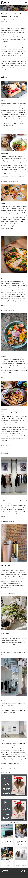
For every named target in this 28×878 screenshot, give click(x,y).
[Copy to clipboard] (9, 772)
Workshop (4, 498)
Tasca (2, 278)
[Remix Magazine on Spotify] (24, 871)
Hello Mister (4, 153)
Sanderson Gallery (6, 741)
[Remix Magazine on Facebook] (19, 871)
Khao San (4, 409)
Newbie (3, 203)
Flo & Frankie (5, 633)
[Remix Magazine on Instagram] (22, 871)
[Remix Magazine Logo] (6, 2)
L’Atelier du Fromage (7, 101)
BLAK (3, 701)
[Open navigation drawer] (26, 2)
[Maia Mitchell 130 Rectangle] (14, 785)
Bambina (3, 356)
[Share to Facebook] (6, 772)
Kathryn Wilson (5, 565)
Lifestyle (4, 19)
